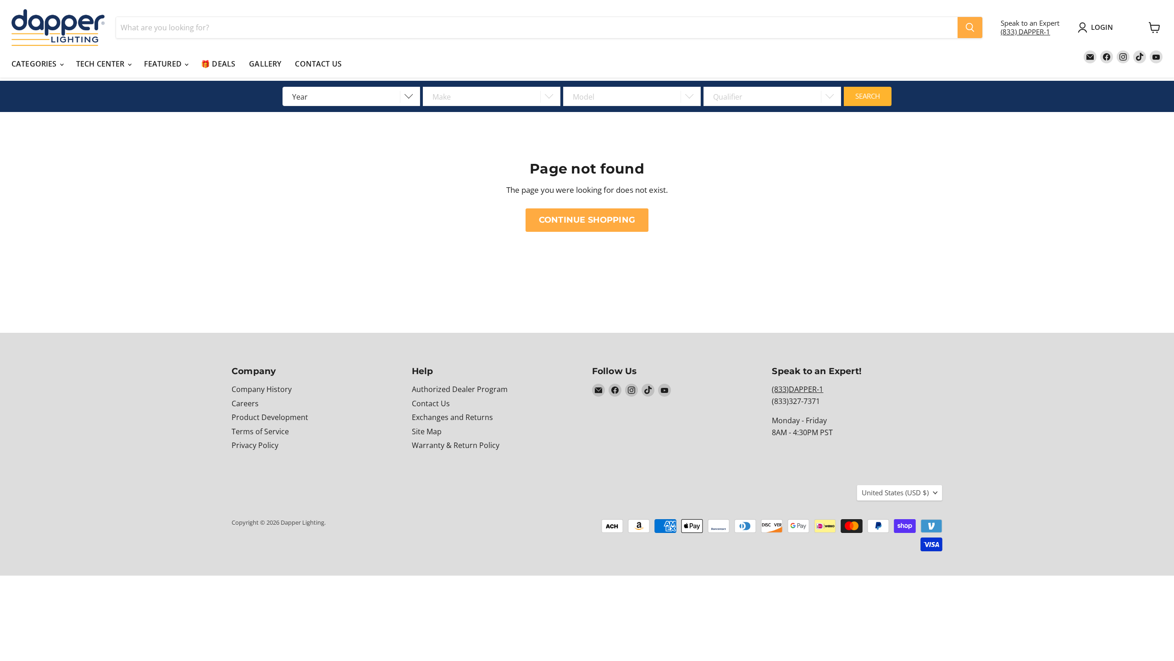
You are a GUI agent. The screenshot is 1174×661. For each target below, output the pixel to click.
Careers (245, 403)
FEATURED (163, 64)
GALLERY (265, 64)
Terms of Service (260, 431)
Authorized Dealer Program (460, 389)
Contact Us (431, 403)
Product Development (270, 417)
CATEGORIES (35, 64)
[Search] (970, 27)
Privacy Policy (255, 445)
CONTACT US (318, 64)
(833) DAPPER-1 (1025, 31)
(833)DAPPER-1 (797, 389)
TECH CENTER (101, 64)
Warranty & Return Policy (455, 445)
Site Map (427, 431)
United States (895, 492)
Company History (262, 389)
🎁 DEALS (218, 64)
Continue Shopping (587, 219)
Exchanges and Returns (452, 417)
